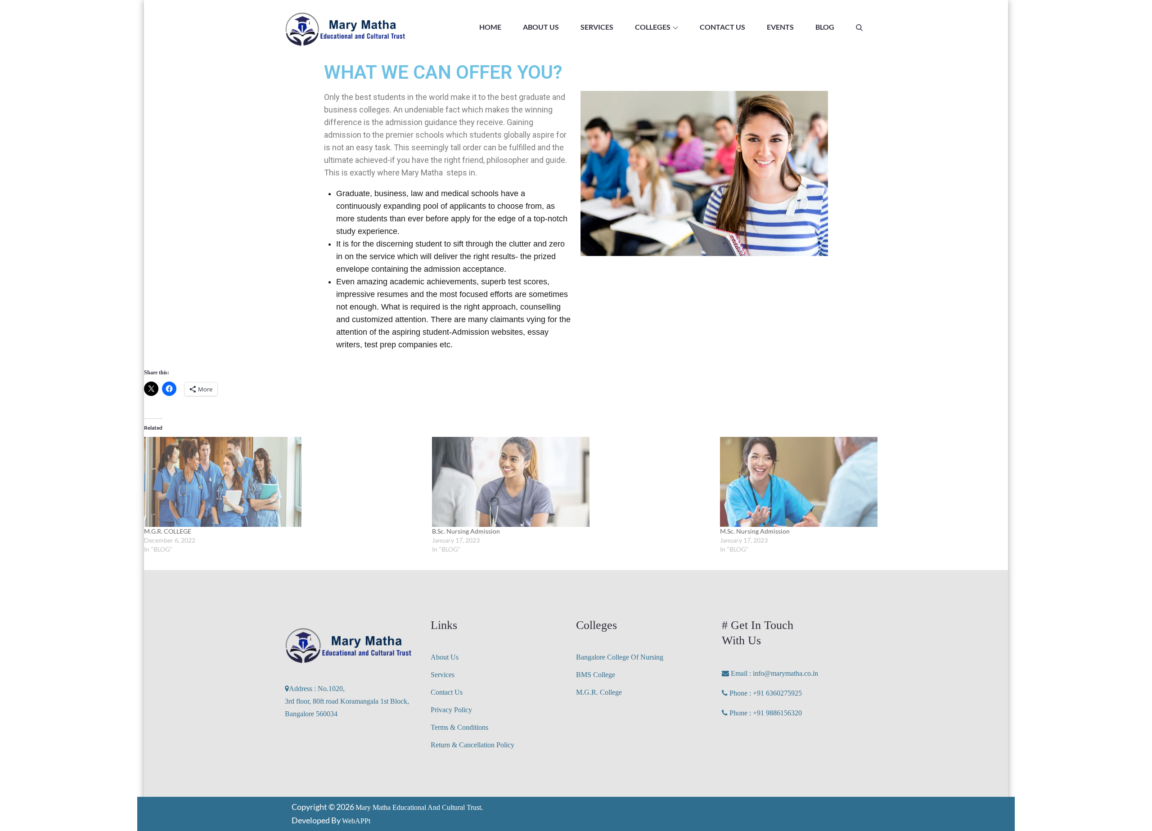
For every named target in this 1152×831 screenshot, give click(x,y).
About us (541, 26)
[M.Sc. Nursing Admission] (859, 482)
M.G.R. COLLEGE (167, 531)
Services (596, 26)
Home (490, 26)
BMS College (595, 674)
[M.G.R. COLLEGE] (283, 482)
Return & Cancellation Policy (472, 745)
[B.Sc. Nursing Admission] (571, 482)
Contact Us (722, 26)
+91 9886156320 (777, 713)
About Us (445, 657)
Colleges (652, 26)
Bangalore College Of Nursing (619, 657)
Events (780, 26)
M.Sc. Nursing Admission (755, 531)
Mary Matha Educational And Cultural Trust (418, 807)
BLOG (824, 26)
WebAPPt (356, 821)
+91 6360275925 (777, 693)
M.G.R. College (599, 692)
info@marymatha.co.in (784, 673)
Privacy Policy (451, 710)
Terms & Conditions (459, 727)
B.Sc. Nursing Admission (466, 531)
